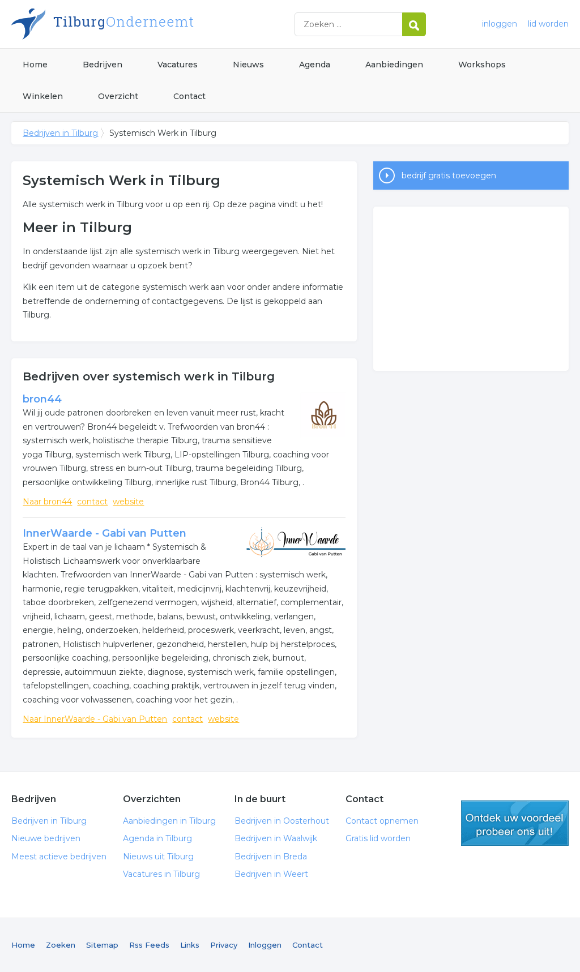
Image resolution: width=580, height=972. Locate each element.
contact (92, 501)
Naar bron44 (47, 501)
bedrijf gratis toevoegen (449, 175)
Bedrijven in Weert (271, 874)
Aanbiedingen (394, 64)
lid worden (548, 24)
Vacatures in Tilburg (161, 874)
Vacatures (177, 64)
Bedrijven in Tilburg (153, 24)
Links (189, 944)
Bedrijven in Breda (270, 856)
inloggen (499, 24)
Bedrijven (102, 64)
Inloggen (265, 944)
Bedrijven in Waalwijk (275, 838)
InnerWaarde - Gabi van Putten (104, 533)
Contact (189, 96)
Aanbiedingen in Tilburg (169, 821)
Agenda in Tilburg (157, 838)
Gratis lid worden (378, 838)
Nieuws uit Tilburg (158, 856)
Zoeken (60, 944)
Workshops (482, 64)
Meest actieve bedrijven (58, 856)
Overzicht (118, 96)
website (128, 501)
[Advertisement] (471, 288)
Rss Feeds (149, 944)
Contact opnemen (382, 821)
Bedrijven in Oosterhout (281, 821)
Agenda (314, 64)
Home (35, 64)
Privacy (223, 944)
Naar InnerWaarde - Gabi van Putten (95, 719)
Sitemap (102, 944)
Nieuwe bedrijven (45, 838)
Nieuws (248, 64)
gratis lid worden (515, 823)
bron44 (42, 399)
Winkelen (43, 96)
